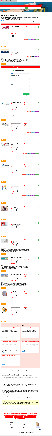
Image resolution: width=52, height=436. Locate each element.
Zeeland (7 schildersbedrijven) (31, 413)
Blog (23, 427)
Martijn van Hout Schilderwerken (16, 239)
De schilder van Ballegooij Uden (16, 257)
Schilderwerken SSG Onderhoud (16, 206)
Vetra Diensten (13, 291)
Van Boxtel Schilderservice (15, 123)
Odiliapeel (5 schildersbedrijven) (21, 415)
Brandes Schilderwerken (15, 307)
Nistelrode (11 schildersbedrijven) (9, 415)
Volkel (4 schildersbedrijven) (8, 413)
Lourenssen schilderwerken (16, 102)
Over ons (9, 424)
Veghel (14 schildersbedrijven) (32, 415)
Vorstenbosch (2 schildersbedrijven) (20, 413)
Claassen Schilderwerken (15, 26)
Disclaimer (24, 424)
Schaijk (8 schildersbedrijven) (20, 418)
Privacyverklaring (10, 427)
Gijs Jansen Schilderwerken (16, 274)
